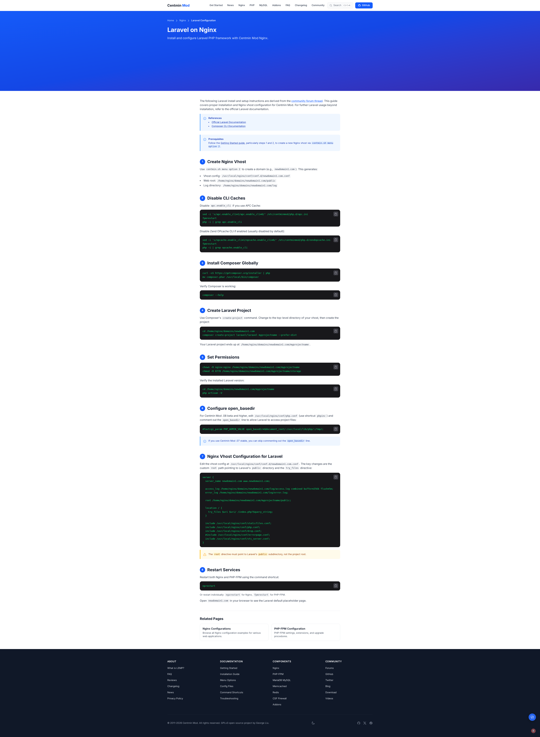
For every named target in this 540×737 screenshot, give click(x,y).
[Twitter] (364, 723)
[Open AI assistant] (532, 717)
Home (170, 20)
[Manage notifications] (533, 731)
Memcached (280, 686)
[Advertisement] (270, 61)
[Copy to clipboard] (335, 214)
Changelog (301, 5)
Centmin (178, 5)
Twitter (329, 680)
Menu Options (228, 680)
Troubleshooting (229, 698)
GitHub (366, 5)
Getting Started (228, 668)
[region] (270, 218)
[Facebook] (371, 723)
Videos (329, 698)
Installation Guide (229, 674)
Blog (327, 686)
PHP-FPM (278, 674)
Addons (276, 5)
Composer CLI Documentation (229, 126)
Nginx (241, 5)
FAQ (288, 5)
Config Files (226, 686)
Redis (276, 692)
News (230, 5)
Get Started (216, 5)
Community (318, 5)
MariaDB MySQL (282, 680)
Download (331, 692)
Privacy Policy (175, 698)
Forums (329, 668)
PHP (252, 5)
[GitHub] (358, 723)
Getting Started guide (233, 143)
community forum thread (307, 101)
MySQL (263, 5)
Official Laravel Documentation (229, 122)
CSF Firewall (280, 698)
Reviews (172, 680)
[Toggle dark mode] (313, 723)
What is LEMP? (175, 668)
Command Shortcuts (231, 692)
